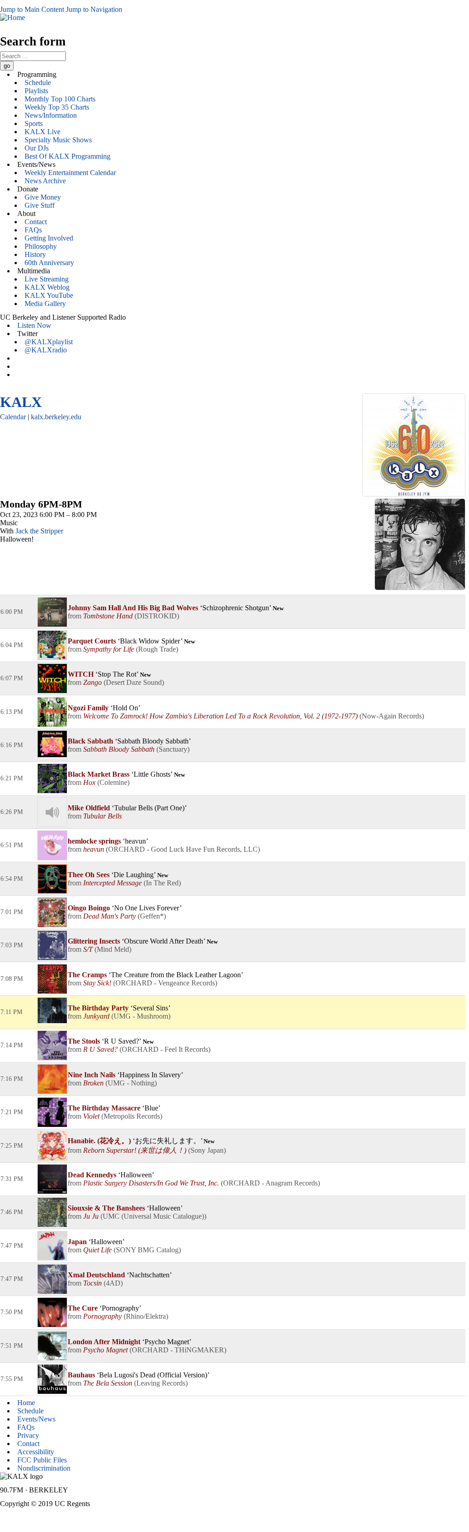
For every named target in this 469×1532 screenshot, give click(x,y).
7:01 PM (11, 912)
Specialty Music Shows (58, 140)
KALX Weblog (47, 287)
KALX (21, 402)
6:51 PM (11, 845)
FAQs (33, 230)
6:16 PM (11, 745)
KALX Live (42, 132)
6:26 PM (11, 812)
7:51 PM (11, 1345)
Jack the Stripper (39, 531)
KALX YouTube (49, 295)
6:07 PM (11, 678)
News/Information (51, 115)
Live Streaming (47, 279)
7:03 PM (11, 945)
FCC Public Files (42, 1460)
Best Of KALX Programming (67, 156)
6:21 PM (11, 778)
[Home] (12, 17)
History (35, 254)
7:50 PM (11, 1312)
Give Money (43, 197)
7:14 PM (11, 1045)
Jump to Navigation (94, 9)
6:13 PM (11, 711)
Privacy (28, 1435)
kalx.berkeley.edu (56, 417)
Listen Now (34, 325)
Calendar (13, 417)
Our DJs (37, 148)
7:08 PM (11, 978)
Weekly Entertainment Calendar (70, 172)
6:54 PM (11, 878)
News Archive (45, 181)
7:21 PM (11, 1112)
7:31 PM (11, 1178)
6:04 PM (11, 645)
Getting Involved (49, 238)
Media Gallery (45, 303)
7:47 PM (11, 1245)
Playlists (36, 91)
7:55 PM (11, 1379)
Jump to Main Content (32, 9)
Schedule (38, 82)
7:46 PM (11, 1212)
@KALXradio (46, 350)
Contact (36, 222)
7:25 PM (11, 1145)
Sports (34, 123)
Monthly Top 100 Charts (60, 99)
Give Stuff (40, 205)
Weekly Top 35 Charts (57, 107)
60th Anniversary (49, 262)
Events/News (36, 1419)
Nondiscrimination (43, 1468)
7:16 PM (11, 1078)
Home (26, 1402)
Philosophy (41, 246)
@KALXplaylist (49, 342)
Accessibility (35, 1452)
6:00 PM (11, 611)
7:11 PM (11, 1012)
